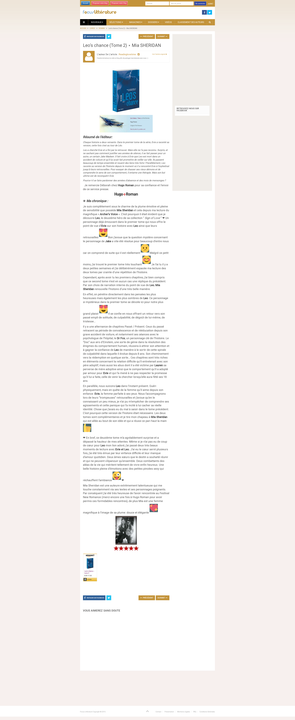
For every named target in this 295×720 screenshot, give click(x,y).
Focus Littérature (86, 712)
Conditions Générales (207, 712)
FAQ (194, 712)
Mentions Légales (183, 712)
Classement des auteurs (191, 22)
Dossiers (153, 22)
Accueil (85, 3)
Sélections (115, 22)
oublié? (210, 3)
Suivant (161, 36)
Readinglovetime (127, 54)
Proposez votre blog (100, 3)
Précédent (147, 36)
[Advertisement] (126, 641)
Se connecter (200, 3)
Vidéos (168, 22)
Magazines (135, 22)
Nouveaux (96, 22)
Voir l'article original (158, 54)
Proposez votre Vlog (119, 3)
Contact (158, 712)
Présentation (169, 712)
